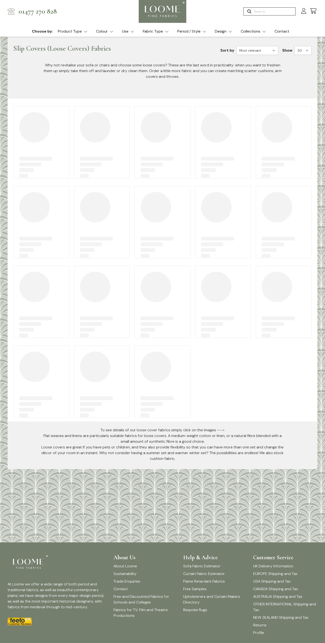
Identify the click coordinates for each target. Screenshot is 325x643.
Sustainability (125, 573)
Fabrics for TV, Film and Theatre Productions (140, 612)
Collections (250, 31)
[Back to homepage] (162, 11)
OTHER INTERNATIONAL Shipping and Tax (284, 607)
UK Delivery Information (273, 566)
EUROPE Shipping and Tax (275, 573)
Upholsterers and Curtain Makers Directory (211, 599)
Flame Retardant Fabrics (204, 581)
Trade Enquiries (126, 581)
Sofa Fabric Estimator (202, 566)
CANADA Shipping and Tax (275, 588)
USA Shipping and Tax (272, 581)
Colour (102, 31)
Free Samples (195, 588)
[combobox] (274, 11)
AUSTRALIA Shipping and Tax (277, 596)
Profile (258, 632)
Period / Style (189, 31)
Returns (259, 625)
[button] (313, 11)
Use (125, 31)
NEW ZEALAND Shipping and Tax (281, 617)
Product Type (70, 31)
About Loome (125, 566)
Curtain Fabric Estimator (204, 573)
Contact (282, 31)
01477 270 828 (38, 11)
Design (221, 31)
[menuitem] (72, 32)
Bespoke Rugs (195, 609)
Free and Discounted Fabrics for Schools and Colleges (141, 599)
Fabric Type (153, 31)
